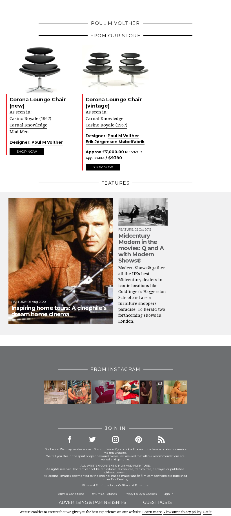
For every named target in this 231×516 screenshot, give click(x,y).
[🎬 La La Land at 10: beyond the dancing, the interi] (127, 392)
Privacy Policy (132, 494)
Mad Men (19, 131)
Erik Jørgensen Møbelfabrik (115, 141)
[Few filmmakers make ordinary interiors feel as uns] (151, 392)
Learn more (152, 512)
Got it (207, 512)
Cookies (151, 494)
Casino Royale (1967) (30, 118)
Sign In (168, 494)
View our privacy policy (182, 512)
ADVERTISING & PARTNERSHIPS (92, 502)
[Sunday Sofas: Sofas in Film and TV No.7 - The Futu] (103, 392)
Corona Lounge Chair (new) (38, 103)
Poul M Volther (47, 142)
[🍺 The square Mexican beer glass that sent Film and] (79, 392)
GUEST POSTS (157, 502)
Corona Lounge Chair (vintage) (114, 103)
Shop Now (27, 151)
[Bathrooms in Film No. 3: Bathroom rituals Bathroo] (175, 392)
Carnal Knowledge (28, 125)
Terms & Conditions (70, 494)
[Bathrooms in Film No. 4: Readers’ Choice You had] (55, 392)
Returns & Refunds (104, 494)
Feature (18, 302)
